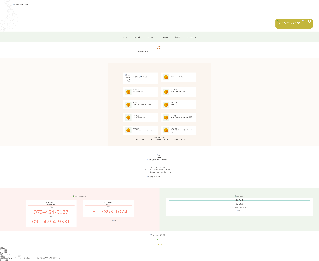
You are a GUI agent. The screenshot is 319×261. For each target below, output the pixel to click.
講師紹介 (177, 37)
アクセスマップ (191, 37)
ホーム (125, 37)
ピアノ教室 (150, 37)
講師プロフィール (5, 254)
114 (178, 139)
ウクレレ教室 (164, 37)
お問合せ (2, 248)
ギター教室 (137, 37)
